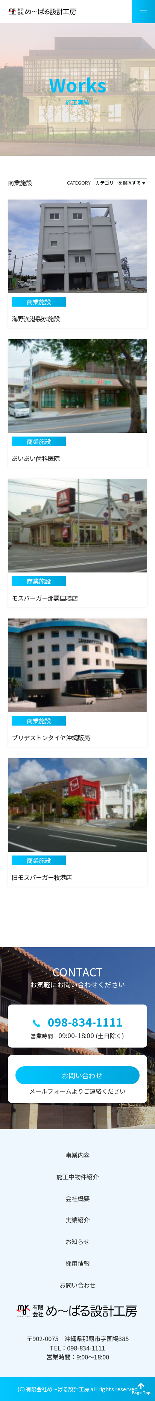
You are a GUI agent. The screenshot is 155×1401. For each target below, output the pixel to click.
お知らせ (77, 1242)
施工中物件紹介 (77, 1177)
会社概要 (77, 1198)
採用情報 (77, 1263)
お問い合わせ (77, 1285)
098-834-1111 (85, 1022)
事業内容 (77, 1155)
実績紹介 (77, 1220)
